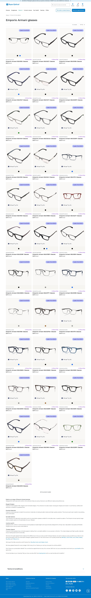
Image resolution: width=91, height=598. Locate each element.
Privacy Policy (49, 581)
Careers (47, 584)
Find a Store (28, 586)
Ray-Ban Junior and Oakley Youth (39, 542)
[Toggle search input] (52, 4)
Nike (77, 537)
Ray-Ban (8, 539)
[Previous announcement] (20, 1)
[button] (45, 569)
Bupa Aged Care (9, 586)
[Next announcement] (70, 1)
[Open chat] (88, 591)
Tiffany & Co (16, 539)
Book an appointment (78, 10)
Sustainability (48, 588)
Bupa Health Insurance (11, 584)
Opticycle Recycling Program (32, 588)
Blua (7, 589)
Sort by (81, 24)
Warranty (28, 581)
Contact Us (28, 584)
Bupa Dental (8, 588)
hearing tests (42, 553)
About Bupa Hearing (10, 583)
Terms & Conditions (50, 583)
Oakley (80, 537)
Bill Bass (64, 537)
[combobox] (60, 4)
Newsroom (48, 586)
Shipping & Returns (30, 583)
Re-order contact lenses (63, 10)
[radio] (17, 55)
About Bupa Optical (10, 581)
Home (7, 15)
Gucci (74, 537)
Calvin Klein (69, 537)
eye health (77, 548)
